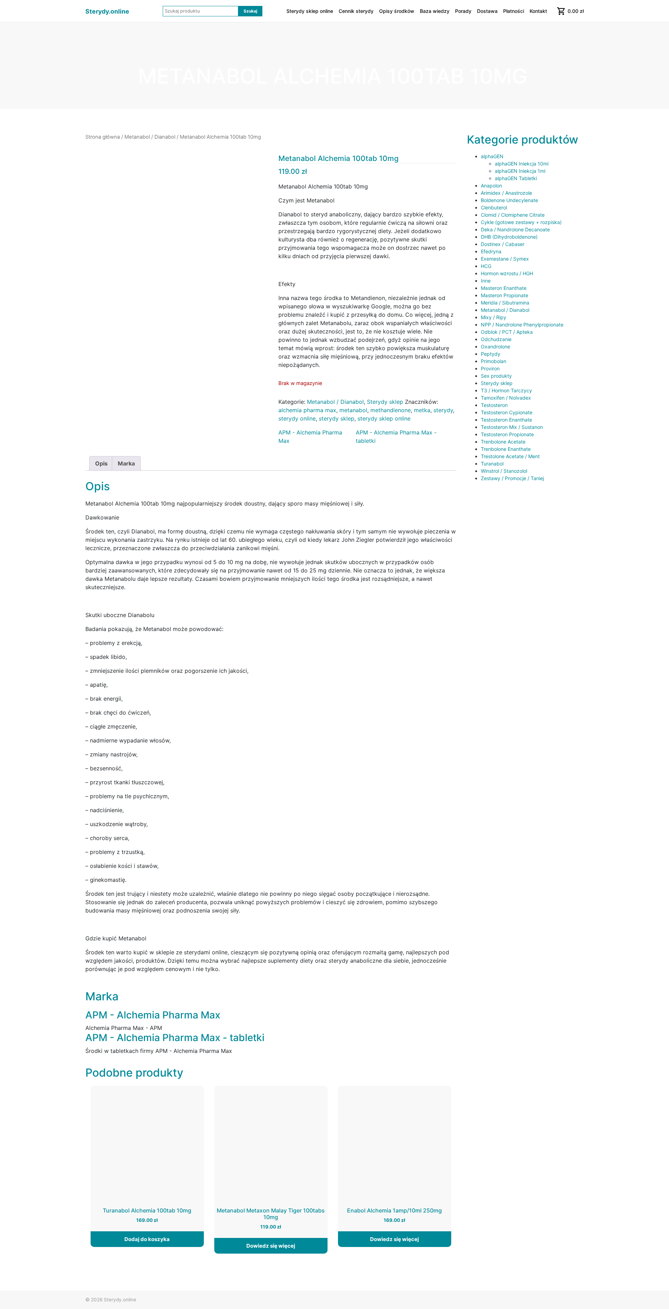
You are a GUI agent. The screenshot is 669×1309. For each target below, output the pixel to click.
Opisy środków (396, 11)
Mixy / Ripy (493, 317)
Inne (486, 281)
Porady (463, 11)
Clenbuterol (494, 207)
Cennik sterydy (356, 11)
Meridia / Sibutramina (505, 303)
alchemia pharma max (307, 410)
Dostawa (487, 11)
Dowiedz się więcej (270, 1245)
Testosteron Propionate (507, 434)
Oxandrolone (495, 346)
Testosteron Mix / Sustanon (512, 427)
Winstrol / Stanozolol (504, 471)
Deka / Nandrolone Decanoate (515, 229)
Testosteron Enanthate (506, 420)
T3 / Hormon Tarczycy (506, 390)
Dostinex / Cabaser (502, 244)
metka (422, 410)
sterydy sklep (336, 418)
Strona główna (102, 137)
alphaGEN (492, 156)
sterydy (443, 410)
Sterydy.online (107, 11)
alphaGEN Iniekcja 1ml (520, 171)
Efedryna (491, 251)
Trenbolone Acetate (503, 442)
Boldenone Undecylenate (509, 200)
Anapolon (491, 185)
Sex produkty (496, 376)
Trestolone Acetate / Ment (510, 456)
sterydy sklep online (383, 418)
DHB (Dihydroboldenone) (509, 237)
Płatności (513, 11)
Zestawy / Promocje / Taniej (512, 478)
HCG (486, 266)
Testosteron (494, 405)
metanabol (353, 410)
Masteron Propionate (504, 295)
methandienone (390, 410)
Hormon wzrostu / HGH (507, 273)
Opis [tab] (101, 463)
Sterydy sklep (385, 401)
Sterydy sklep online (309, 11)
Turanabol (492, 464)
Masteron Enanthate (503, 288)
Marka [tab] (126, 463)
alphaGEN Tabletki (516, 178)
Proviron (490, 368)
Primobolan (493, 361)
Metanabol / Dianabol (149, 137)
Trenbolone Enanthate (506, 449)
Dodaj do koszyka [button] (147, 1239)
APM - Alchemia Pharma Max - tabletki (396, 436)
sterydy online (297, 418)
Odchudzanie (496, 339)
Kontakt (538, 11)
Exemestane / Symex (505, 259)
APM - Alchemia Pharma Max (310, 436)
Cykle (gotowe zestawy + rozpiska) (521, 222)
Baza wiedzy (434, 11)
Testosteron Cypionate (506, 412)
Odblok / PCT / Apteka (507, 332)
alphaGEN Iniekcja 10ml (521, 164)
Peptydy (490, 354)
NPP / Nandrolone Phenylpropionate (522, 325)
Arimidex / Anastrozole (506, 193)
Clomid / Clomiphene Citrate (513, 215)
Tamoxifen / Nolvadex (506, 398)
